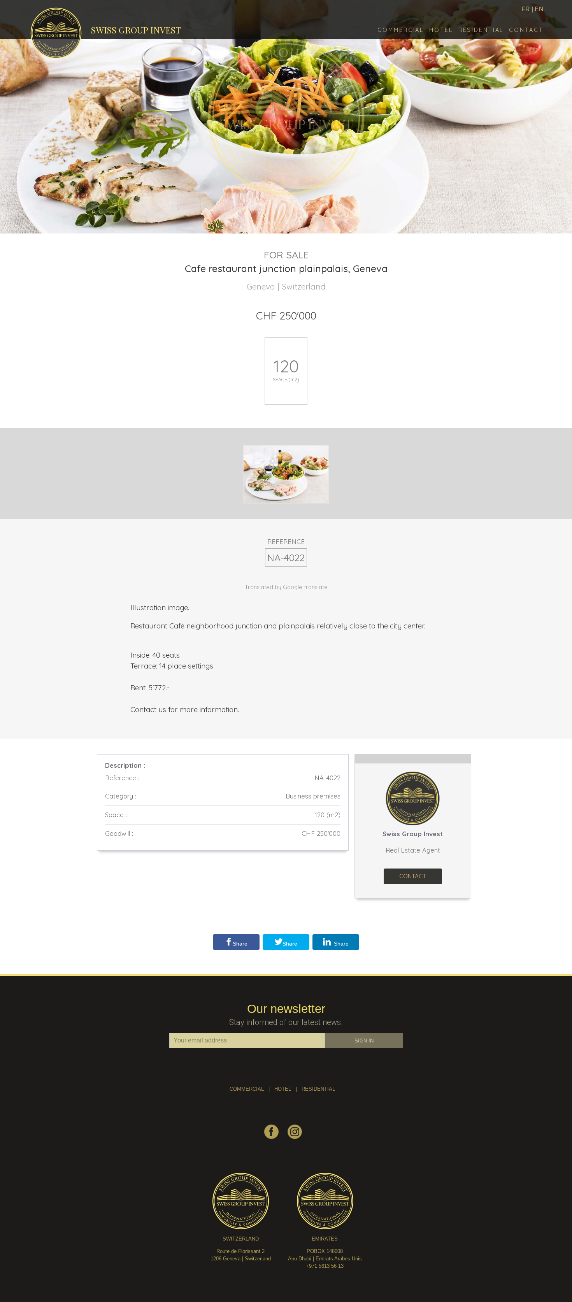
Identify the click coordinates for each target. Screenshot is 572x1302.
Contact (412, 876)
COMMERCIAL (247, 1089)
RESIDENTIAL (318, 1089)
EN (539, 9)
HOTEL (282, 1089)
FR (525, 9)
